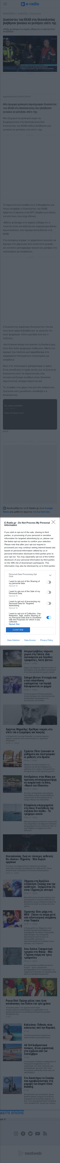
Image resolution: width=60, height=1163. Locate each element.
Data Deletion (13, 640)
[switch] (48, 582)
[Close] (54, 523)
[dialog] (30, 581)
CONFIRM (18, 630)
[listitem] (30, 575)
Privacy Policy (46, 640)
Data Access (30, 640)
